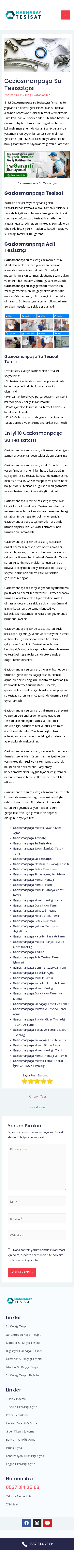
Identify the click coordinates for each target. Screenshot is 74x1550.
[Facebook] (26, 1523)
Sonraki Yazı (37, 1107)
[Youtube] (47, 1523)
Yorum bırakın (13, 95)
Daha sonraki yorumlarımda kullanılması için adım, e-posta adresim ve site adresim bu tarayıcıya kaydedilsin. (36, 1255)
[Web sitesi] (37, 1236)
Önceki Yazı (37, 1096)
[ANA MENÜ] (65, 15)
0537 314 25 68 (22, 1487)
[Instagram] (37, 1523)
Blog (28, 95)
